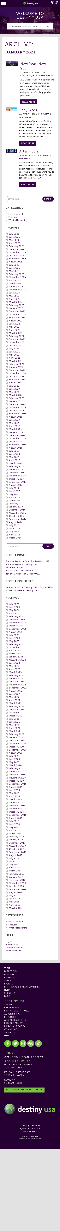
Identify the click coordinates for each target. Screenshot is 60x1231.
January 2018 (16, 469)
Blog (7, 995)
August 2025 (15, 261)
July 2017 (14, 488)
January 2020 (16, 401)
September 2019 (18, 413)
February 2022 (16, 336)
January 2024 (16, 286)
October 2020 (16, 376)
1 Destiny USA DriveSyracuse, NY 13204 (30, 1127)
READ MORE (28, 102)
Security (9, 992)
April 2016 (14, 534)
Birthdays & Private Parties (22, 986)
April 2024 (14, 280)
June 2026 (14, 236)
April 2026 (14, 243)
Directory (10, 971)
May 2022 (14, 326)
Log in (9, 941)
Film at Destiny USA (16, 1010)
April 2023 (14, 298)
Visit (7, 968)
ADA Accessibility (15, 1019)
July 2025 (14, 264)
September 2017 (18, 481)
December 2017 (17, 472)
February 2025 (16, 274)
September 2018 (18, 444)
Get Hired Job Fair (15, 567)
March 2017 (15, 500)
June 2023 (14, 292)
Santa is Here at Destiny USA (23, 590)
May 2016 (14, 531)
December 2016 (17, 509)
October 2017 (16, 478)
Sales (7, 980)
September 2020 (18, 379)
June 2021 (14, 351)
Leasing (9, 974)
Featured (25, 75)
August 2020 (15, 382)
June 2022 (14, 323)
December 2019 (17, 404)
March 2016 (15, 537)
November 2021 (17, 342)
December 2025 (17, 249)
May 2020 (14, 391)
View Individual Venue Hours (24, 1089)
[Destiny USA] (30, 1109)
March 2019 (15, 429)
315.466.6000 (30, 1131)
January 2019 (16, 432)
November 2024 (17, 277)
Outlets (9, 977)
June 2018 (14, 453)
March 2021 (15, 360)
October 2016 (16, 515)
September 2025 (18, 258)
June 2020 (14, 388)
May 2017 (14, 494)
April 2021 (14, 357)
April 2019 (14, 426)
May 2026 (14, 239)
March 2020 (15, 395)
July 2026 (14, 233)
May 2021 (14, 354)
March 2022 (15, 332)
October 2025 (16, 255)
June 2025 (14, 267)
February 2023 (16, 305)
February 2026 (16, 246)
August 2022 (15, 320)
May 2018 (14, 457)
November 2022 (17, 314)
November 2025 (17, 252)
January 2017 (16, 506)
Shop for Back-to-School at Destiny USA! (27, 561)
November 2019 (17, 407)
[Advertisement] (30, 1179)
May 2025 (14, 270)
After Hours (29, 151)
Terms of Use (36, 1139)
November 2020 (17, 373)
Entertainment (15, 214)
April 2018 (14, 460)
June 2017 (14, 491)
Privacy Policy (13, 1022)
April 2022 (14, 329)
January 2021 (16, 367)
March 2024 (15, 283)
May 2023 (14, 295)
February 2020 (16, 398)
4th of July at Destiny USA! (20, 570)
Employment (12, 1016)
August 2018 (15, 447)
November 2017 (17, 475)
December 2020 (17, 370)
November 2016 (17, 512)
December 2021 (17, 339)
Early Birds (28, 109)
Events (8, 983)
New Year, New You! (33, 66)
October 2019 (16, 410)
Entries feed (12, 944)
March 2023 (15, 301)
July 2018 (14, 450)
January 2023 (16, 308)
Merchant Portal (15, 1026)
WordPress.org (13, 950)
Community (11, 1029)
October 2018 (16, 441)
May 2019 (14, 423)
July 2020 (14, 385)
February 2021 (16, 364)
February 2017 (16, 503)
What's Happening (42, 75)
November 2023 (17, 289)
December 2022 (17, 311)
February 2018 (16, 466)
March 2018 (15, 463)
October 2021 (16, 345)
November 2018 (17, 438)
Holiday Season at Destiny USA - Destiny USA (29, 587)
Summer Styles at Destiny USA (21, 564)
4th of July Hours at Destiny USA (23, 573)
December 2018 (17, 435)
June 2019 (14, 419)
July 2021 (14, 348)
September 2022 (18, 317)
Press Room (11, 1007)
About (8, 1004)
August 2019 (15, 416)
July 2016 (14, 525)
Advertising (12, 1013)
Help (7, 989)
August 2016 (15, 522)
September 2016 (18, 519)
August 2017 (15, 484)
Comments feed (14, 947)
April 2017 (14, 497)
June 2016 (14, 528)
